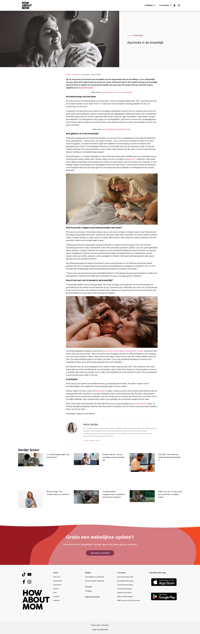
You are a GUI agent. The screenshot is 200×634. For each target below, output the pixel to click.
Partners (56, 600)
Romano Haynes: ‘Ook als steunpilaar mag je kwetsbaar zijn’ (113, 457)
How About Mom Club (125, 577)
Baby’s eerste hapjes (125, 596)
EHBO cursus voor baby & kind (128, 600)
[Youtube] (29, 574)
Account (88, 587)
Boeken (88, 573)
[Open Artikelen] (154, 5)
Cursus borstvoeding (125, 585)
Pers (55, 592)
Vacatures (57, 585)
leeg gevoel (130, 159)
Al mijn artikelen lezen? (92, 440)
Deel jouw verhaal (92, 597)
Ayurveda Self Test (139, 404)
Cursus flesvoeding (124, 589)
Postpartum (76, 74)
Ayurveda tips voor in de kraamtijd (117, 92)
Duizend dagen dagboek (94, 581)
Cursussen (121, 573)
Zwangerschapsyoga (125, 581)
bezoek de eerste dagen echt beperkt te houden (123, 351)
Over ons (56, 577)
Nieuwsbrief (57, 581)
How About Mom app (157, 573)
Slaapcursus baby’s (124, 592)
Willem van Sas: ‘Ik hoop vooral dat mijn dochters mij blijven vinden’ (170, 494)
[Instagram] (29, 581)
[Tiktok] (23, 574)
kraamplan (100, 391)
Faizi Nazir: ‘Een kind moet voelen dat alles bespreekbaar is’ (169, 457)
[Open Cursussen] (171, 5)
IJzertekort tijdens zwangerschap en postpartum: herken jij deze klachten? (113, 494)
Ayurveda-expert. (85, 88)
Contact (56, 596)
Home (68, 74)
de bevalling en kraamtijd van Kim (117, 129)
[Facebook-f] (23, 581)
